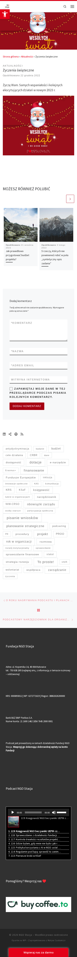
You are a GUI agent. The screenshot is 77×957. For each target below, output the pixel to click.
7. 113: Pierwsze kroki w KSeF (24, 855)
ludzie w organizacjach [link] (17, 497)
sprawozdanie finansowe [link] (22, 554)
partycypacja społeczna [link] (40, 511)
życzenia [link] (10, 576)
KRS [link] (9, 489)
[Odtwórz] (13, 812)
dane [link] (46, 455)
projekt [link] (42, 534)
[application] (38, 812)
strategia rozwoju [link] (17, 561)
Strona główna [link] (11, 56)
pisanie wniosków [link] (22, 518)
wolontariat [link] (12, 569)
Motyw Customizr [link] (57, 940)
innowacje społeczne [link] (16, 484)
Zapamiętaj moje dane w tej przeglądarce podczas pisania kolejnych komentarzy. (38, 392)
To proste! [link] (45, 562)
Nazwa (17, 351)
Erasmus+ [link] (10, 470)
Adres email (22, 365)
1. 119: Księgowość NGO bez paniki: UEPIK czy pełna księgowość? (34, 831)
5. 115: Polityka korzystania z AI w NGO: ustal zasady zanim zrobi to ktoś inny (34, 847)
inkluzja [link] (47, 477)
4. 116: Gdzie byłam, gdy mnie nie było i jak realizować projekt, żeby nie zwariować (34, 843)
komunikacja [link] (52, 484)
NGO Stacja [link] (25, 934)
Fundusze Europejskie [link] (21, 477)
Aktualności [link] (27, 56)
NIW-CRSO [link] (12, 504)
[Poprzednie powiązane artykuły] (61, 199)
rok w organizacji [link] (19, 541)
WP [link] (24, 940)
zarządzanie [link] (57, 569)
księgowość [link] (41, 489)
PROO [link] (60, 533)
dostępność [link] (13, 462)
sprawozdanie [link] (43, 548)
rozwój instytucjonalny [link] (17, 548)
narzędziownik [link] (46, 496)
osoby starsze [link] (13, 511)
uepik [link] (64, 562)
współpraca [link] (33, 569)
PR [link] (6, 534)
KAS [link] (36, 484)
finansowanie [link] (34, 470)
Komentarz (21, 322)
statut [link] (50, 554)
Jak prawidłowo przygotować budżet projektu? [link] (17, 255)
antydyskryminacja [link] (17, 448)
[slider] (62, 812)
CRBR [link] (33, 455)
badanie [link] (40, 449)
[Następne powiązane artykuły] (70, 199)
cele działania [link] (14, 455)
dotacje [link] (36, 462)
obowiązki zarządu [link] (41, 504)
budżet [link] (56, 448)
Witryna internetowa (30, 379)
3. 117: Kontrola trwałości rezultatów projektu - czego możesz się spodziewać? (34, 839)
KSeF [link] (22, 489)
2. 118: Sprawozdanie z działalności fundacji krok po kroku (34, 835)
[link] (5, 14)
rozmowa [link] (46, 541)
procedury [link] (22, 533)
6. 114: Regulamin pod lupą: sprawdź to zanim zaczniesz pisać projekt (34, 851)
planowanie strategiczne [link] (25, 526)
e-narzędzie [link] (58, 462)
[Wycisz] (54, 812)
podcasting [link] (59, 526)
